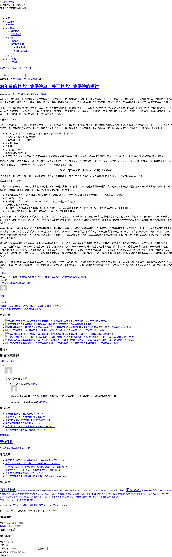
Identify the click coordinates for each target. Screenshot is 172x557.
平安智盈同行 (5, 494)
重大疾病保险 (92, 497)
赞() (43, 94)
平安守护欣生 (154, 490)
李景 (2, 296)
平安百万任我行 (23, 494)
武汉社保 (68, 497)
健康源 (25, 490)
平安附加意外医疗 (155, 494)
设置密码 (4, 552)
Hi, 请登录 (5, 68)
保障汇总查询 (22, 51)
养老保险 (4, 283)
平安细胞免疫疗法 (64, 494)
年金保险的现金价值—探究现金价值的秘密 (84, 330)
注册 (12, 361)
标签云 (8, 56)
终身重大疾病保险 (79, 497)
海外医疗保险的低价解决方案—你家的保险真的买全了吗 (27, 306)
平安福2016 (45, 494)
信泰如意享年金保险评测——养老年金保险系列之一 (97, 343)
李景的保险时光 (7, 2)
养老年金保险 (15, 283)
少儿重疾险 (120, 490)
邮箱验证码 (5, 548)
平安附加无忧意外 (12, 497)
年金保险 (26, 283)
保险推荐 (9, 22)
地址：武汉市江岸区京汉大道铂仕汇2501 (19, 500)
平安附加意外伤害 (138, 494)
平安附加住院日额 (110, 494)
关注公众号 (10, 59)
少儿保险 (95, 490)
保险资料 (15, 31)
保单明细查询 (22, 47)
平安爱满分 (14, 494)
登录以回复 (32, 384)
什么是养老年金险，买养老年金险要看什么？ (87, 321)
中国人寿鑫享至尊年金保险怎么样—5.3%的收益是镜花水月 (107, 340)
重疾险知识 (102, 497)
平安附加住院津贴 (124, 494)
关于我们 (9, 38)
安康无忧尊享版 (69, 490)
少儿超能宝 (111, 490)
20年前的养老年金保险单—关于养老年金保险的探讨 (49, 86)
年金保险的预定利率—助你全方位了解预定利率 (91, 334)
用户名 (3, 542)
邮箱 (2, 545)
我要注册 (16, 68)
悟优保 (14, 62)
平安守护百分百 (165, 490)
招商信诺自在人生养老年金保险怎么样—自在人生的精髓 (104, 327)
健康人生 (19, 490)
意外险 (62, 497)
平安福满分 (53, 494)
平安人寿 (133, 490)
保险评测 (9, 25)
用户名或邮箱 (6, 523)
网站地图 (34, 505)
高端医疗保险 (116, 497)
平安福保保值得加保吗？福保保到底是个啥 (20, 309)
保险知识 (9, 28)
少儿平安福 (102, 490)
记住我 (12, 529)
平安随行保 (47, 497)
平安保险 (145, 490)
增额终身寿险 (58, 490)
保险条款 (8, 490)
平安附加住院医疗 (95, 494)
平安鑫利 (83, 494)
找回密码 (28, 68)
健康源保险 (32, 490)
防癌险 (109, 497)
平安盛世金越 (35, 494)
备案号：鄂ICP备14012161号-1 (53, 505)
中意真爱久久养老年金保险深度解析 (75, 324)
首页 (7, 18)
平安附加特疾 (24, 497)
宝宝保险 (78, 490)
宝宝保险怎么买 (86, 490)
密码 (11, 526)
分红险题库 (16, 34)
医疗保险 (50, 490)
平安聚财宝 (75, 494)
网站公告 (15, 41)
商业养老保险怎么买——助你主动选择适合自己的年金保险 (107, 337)
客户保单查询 (17, 44)
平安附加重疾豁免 (35, 497)
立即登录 (4, 361)
